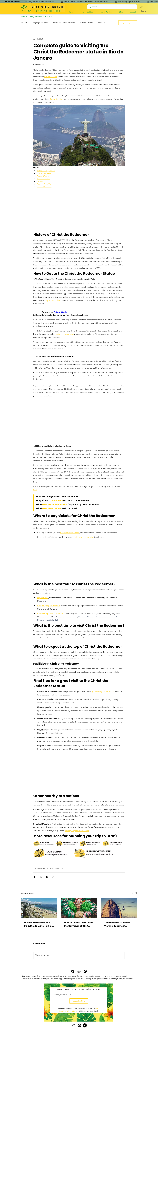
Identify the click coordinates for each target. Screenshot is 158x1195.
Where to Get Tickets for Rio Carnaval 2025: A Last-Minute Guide (78, 924)
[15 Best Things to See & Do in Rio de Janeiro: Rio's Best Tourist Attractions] (39, 908)
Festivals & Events (86, 22)
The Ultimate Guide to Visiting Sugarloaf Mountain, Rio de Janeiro (118, 924)
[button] (87, 12)
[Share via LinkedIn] (46, 876)
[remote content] (79, 210)
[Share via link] (52, 876)
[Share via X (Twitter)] (40, 876)
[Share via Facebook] (34, 876)
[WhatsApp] (79, 971)
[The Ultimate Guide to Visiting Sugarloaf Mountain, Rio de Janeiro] (119, 908)
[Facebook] (72, 971)
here (97, 1009)
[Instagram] (73, 1025)
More (100, 22)
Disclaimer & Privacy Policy (68, 1011)
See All (134, 893)
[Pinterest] (85, 971)
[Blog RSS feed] (85, 1025)
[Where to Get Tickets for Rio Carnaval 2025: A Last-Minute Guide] (79, 908)
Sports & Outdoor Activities (64, 22)
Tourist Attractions (41, 868)
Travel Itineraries (56, 868)
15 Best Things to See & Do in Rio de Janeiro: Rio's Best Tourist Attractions (38, 924)
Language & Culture (40, 22)
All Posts (24, 22)
